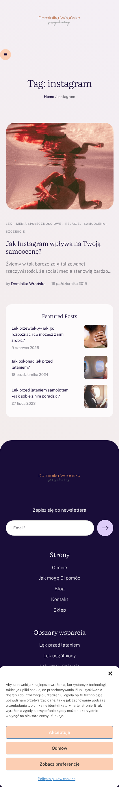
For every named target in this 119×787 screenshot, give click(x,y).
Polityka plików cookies (56, 779)
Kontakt (59, 599)
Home (49, 96)
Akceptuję (59, 732)
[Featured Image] (60, 166)
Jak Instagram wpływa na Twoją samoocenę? (53, 246)
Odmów (59, 748)
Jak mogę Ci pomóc (59, 578)
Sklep (59, 610)
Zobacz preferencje (60, 764)
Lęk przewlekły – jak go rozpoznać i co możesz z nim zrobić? (38, 334)
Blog (60, 588)
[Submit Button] (105, 528)
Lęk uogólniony (59, 655)
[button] (110, 673)
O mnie (59, 567)
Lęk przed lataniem (59, 645)
